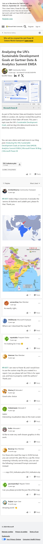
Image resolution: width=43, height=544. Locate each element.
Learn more (29, 40)
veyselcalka (14, 337)
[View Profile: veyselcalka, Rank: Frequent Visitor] (6, 338)
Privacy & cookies (21, 532)
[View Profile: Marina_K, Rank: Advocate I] (4, 391)
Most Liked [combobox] (35, 183)
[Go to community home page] (14, 26)
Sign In (38, 26)
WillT (10, 70)
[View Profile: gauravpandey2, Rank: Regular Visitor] (4, 485)
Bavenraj (11, 449)
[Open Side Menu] (3, 26)
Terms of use (34, 532)
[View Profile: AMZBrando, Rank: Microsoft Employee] (4, 321)
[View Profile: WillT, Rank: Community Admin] (5, 71)
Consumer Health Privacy (31, 539)
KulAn (10, 428)
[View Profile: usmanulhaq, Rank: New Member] (6, 303)
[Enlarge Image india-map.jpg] (21, 269)
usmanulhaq (14, 302)
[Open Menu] (39, 32)
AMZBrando (12, 320)
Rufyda (10, 501)
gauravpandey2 (13, 484)
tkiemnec (11, 355)
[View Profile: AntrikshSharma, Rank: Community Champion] (4, 191)
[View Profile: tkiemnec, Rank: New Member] (4, 356)
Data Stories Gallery (10, 33)
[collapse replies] (21, 188)
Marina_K (11, 390)
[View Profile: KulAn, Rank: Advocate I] (4, 429)
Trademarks (6, 536)
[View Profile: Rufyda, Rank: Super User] (4, 502)
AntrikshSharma (13, 190)
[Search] (25, 26)
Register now (7, 18)
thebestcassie (12, 408)
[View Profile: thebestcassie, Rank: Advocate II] (4, 409)
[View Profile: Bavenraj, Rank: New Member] (4, 450)
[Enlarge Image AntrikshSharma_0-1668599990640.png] (21, 227)
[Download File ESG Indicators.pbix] (19, 164)
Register (31, 26)
